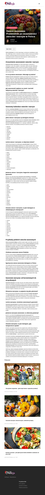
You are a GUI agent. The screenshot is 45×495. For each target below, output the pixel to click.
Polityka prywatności (23, 487)
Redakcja (11, 391)
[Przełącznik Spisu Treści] (13, 49)
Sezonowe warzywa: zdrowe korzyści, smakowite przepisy (19, 420)
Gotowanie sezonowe (11, 27)
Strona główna (22, 483)
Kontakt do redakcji (23, 485)
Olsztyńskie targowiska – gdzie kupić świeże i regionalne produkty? (22, 388)
